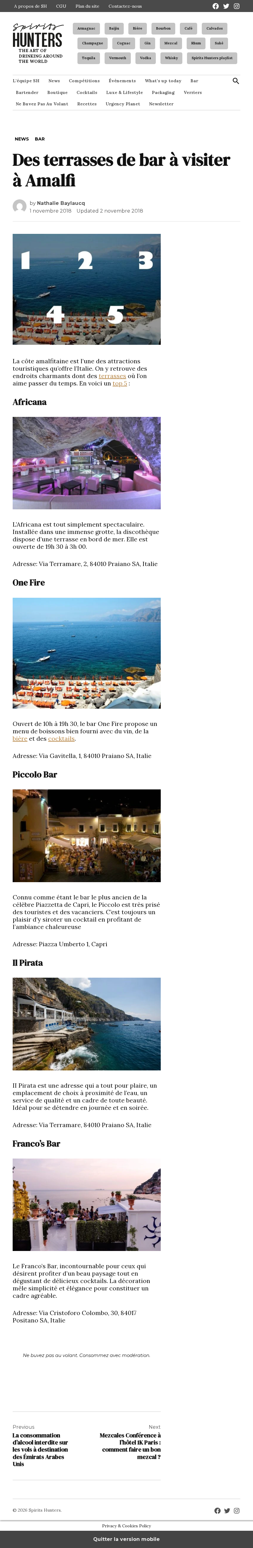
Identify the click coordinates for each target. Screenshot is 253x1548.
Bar (194, 81)
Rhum (196, 43)
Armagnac (86, 28)
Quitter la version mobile (126, 1539)
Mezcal (170, 43)
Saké (219, 43)
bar (40, 139)
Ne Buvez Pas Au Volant (42, 104)
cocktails (61, 738)
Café (189, 28)
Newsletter (161, 104)
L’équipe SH (26, 81)
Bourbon (163, 28)
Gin (147, 43)
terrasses (112, 376)
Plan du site (87, 6)
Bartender (27, 92)
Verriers (193, 92)
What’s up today (163, 81)
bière (20, 738)
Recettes (87, 104)
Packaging (163, 92)
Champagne (92, 43)
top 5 (120, 383)
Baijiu (114, 28)
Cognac (124, 43)
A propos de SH (30, 6)
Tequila (88, 58)
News (54, 81)
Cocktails (87, 92)
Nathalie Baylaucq (61, 203)
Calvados (214, 28)
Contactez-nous (125, 6)
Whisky (171, 58)
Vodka (145, 58)
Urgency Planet (123, 104)
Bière (137, 28)
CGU (61, 6)
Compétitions (84, 81)
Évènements (122, 81)
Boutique (57, 92)
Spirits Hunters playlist (212, 58)
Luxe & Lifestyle (124, 92)
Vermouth (117, 58)
